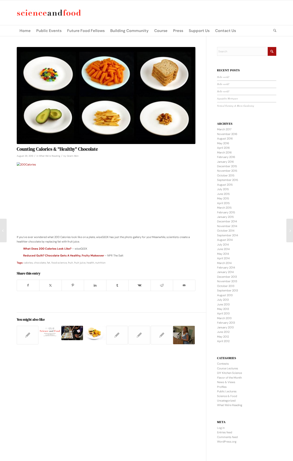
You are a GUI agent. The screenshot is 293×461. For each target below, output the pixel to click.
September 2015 (227, 180)
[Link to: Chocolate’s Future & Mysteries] (117, 335)
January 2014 (225, 272)
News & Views (226, 382)
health (90, 262)
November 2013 (227, 281)
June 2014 (223, 249)
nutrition (100, 262)
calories (28, 262)
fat (48, 262)
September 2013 (227, 290)
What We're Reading (49, 156)
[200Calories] (106, 95)
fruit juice (80, 262)
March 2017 (224, 129)
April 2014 (223, 258)
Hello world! (223, 77)
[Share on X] (50, 285)
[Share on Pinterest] (73, 285)
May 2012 (223, 336)
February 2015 (226, 212)
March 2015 (224, 207)
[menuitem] (25, 30)
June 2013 (223, 304)
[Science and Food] (49, 12)
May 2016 (223, 143)
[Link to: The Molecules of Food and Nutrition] (50, 332)
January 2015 (225, 217)
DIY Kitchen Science (229, 373)
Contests (223, 363)
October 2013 (225, 286)
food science (59, 262)
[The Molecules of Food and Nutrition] (289, 230)
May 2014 (223, 254)
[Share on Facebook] (28, 285)
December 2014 (227, 221)
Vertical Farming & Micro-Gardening (235, 105)
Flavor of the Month (229, 377)
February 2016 (226, 157)
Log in (221, 428)
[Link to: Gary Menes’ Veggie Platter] (72, 333)
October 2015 (225, 175)
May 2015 (223, 198)
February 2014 (226, 267)
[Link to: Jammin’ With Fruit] (161, 335)
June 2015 (223, 194)
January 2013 (225, 327)
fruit (70, 262)
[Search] (273, 30)
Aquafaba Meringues (227, 98)
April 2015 (223, 203)
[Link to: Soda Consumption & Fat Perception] (184, 335)
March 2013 (224, 318)
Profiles (222, 387)
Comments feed (227, 437)
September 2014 (227, 235)
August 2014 (225, 240)
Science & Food (227, 396)
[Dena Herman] (3, 230)
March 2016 (224, 152)
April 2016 (223, 148)
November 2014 (227, 226)
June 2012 (223, 332)
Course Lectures (227, 368)
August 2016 (225, 138)
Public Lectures (227, 391)
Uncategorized (226, 400)
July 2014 (223, 244)
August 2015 (225, 185)
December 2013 (227, 277)
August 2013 (225, 295)
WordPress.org (226, 441)
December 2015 (227, 166)
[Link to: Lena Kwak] (27, 335)
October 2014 (225, 230)
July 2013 (223, 300)
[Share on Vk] (140, 285)
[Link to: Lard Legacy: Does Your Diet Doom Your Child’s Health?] (94, 333)
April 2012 (223, 341)
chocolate (40, 262)
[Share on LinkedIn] (95, 285)
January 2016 (225, 162)
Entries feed (224, 432)
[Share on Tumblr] (117, 285)
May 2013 (223, 309)
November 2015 (227, 171)
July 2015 (223, 189)
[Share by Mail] (184, 285)
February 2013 (226, 323)
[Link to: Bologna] (139, 335)
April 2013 (223, 313)
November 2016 (227, 134)
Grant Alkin (73, 156)
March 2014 (224, 263)
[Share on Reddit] (162, 285)
